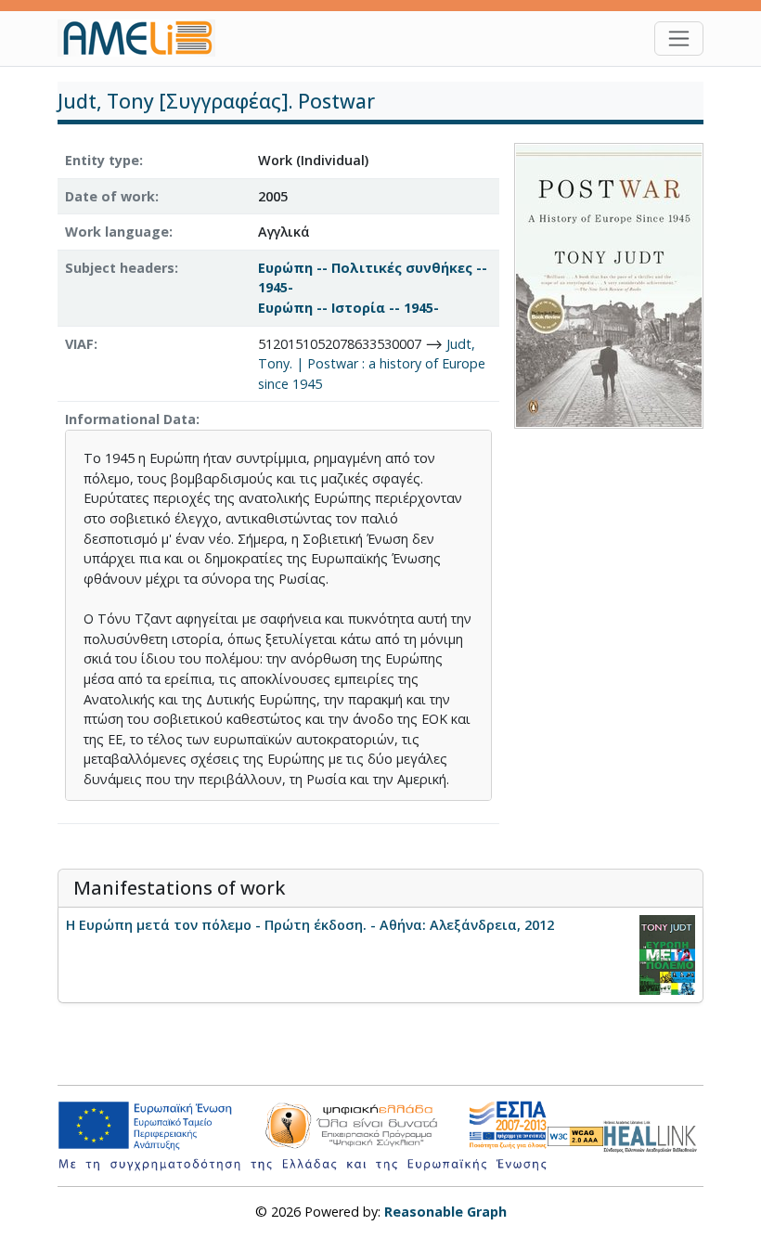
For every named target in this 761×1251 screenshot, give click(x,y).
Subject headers (119, 268)
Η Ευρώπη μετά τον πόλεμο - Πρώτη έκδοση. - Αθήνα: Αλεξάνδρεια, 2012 (310, 925)
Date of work (110, 196)
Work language (117, 231)
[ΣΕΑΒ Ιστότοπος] (653, 1134)
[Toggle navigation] (678, 38)
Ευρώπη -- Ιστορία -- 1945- (348, 307)
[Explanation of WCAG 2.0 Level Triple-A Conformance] (575, 1135)
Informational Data (130, 419)
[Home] (144, 38)
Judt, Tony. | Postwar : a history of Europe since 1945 (371, 364)
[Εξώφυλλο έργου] (608, 284)
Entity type (102, 160)
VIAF (79, 344)
